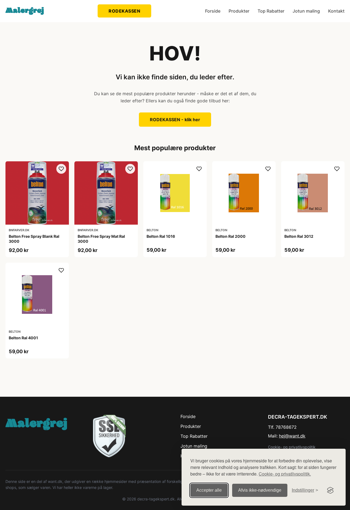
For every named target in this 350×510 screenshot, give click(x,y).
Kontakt (336, 11)
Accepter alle (209, 490)
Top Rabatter (271, 11)
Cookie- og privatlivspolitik (292, 447)
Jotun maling (306, 11)
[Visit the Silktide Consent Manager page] (330, 490)
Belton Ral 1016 (161, 236)
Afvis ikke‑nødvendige (259, 490)
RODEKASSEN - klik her (175, 119)
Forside (212, 11)
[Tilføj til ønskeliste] (61, 169)
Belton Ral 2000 (230, 236)
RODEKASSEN (124, 11)
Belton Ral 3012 (298, 236)
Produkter (239, 11)
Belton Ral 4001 (23, 337)
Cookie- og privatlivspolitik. (285, 474)
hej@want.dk (292, 436)
